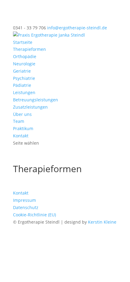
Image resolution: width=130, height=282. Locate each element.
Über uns (22, 114)
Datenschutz (25, 207)
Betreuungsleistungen (35, 100)
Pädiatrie (22, 85)
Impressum (24, 200)
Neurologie (24, 64)
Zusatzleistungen (30, 107)
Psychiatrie (24, 78)
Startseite (22, 42)
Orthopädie (24, 56)
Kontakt (20, 136)
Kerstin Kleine (102, 222)
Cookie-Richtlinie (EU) (34, 215)
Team (18, 121)
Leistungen (24, 92)
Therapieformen (29, 49)
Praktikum (23, 128)
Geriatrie (22, 71)
